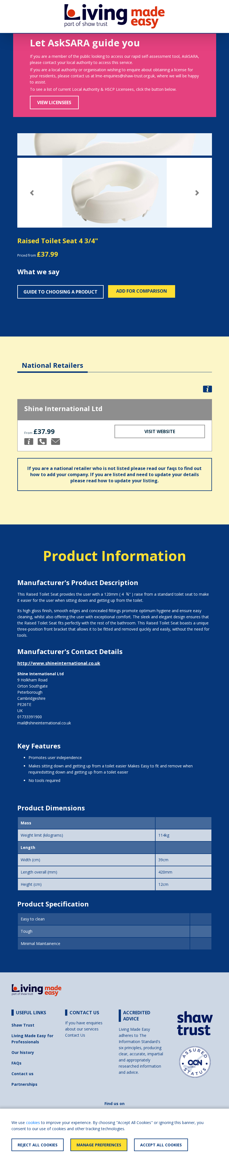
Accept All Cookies (161, 1144)
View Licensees (54, 102)
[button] (32, 192)
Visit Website (159, 431)
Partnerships (24, 1084)
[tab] (52, 361)
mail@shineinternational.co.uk (44, 723)
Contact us (22, 1073)
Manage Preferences (99, 1144)
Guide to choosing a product (60, 292)
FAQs (16, 1063)
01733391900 (29, 716)
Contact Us (75, 1035)
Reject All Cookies (38, 1144)
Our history (22, 1052)
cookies (33, 1122)
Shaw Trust (22, 1025)
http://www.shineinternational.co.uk (58, 663)
